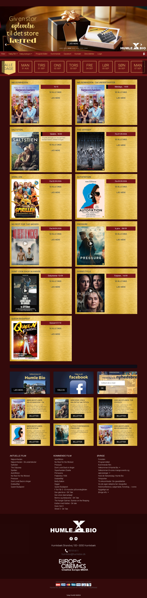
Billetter (33, 416)
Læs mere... (19, 390)
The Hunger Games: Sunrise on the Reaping (72, 500)
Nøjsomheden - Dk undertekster (23, 462)
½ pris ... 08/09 (121, 228)
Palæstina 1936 (61, 476)
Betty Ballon (59, 481)
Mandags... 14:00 (121, 87)
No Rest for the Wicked (20, 476)
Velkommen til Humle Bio (108, 467)
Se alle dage (55, 92)
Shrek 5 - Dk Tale (61, 509)
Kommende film (104, 465)
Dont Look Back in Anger (21, 481)
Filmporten (102, 478)
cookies (88, 582)
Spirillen (14, 470)
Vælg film (12, 54)
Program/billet (41, 54)
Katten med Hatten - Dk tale (66, 503)
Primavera (59, 473)
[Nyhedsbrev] (76, 538)
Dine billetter (89, 54)
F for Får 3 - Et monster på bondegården (71, 489)
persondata (79, 582)
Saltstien (14, 465)
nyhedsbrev (60, 582)
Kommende (55, 54)
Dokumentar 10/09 (55, 276)
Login (100, 54)
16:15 (56, 87)
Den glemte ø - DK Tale (64, 492)
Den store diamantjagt (63, 495)
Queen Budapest (17, 487)
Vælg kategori (25, 54)
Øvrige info (102, 492)
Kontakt (78, 54)
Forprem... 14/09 (120, 276)
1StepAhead (92, 587)
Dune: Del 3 (59, 506)
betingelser (70, 582)
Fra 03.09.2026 (121, 181)
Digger (57, 484)
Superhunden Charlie (63, 470)
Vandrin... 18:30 (56, 134)
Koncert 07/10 (55, 323)
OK (102, 388)
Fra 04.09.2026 (55, 228)
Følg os (61, 390)
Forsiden (101, 459)
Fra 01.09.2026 (121, 134)
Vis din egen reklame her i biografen (112, 484)
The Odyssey (16, 467)
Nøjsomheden (16, 459)
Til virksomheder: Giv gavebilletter (111, 481)
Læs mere (73, 44)
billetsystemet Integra (75, 587)
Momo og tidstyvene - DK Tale (67, 498)
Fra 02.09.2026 (55, 181)
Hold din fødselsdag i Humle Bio (111, 476)
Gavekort (67, 54)
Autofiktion (15, 473)
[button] (5, 44)
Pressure (14, 478)
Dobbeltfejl (15, 484)
